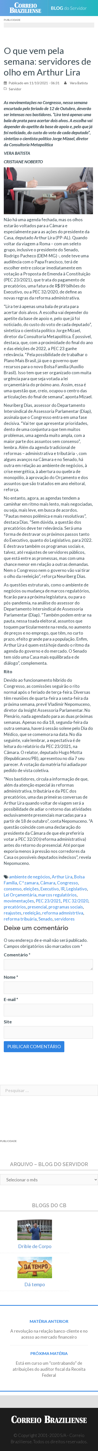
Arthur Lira (62, 876)
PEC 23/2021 (48, 900)
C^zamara (28, 882)
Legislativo (76, 888)
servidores (64, 919)
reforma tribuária (20, 919)
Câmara (47, 882)
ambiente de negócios (29, 876)
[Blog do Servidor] (70, 8)
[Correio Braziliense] (27, 8)
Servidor (15, 89)
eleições (31, 888)
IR (63, 888)
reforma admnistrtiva (62, 912)
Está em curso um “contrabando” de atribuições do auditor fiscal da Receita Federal (49, 1369)
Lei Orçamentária (20, 894)
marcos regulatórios (57, 894)
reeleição (31, 912)
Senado (45, 919)
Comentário (17, 954)
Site (8, 1021)
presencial (37, 906)
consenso (13, 888)
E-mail (11, 999)
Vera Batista (79, 83)
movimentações (19, 900)
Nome (11, 977)
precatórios (15, 906)
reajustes (12, 912)
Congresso (67, 882)
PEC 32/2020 (75, 900)
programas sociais (65, 906)
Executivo (49, 888)
